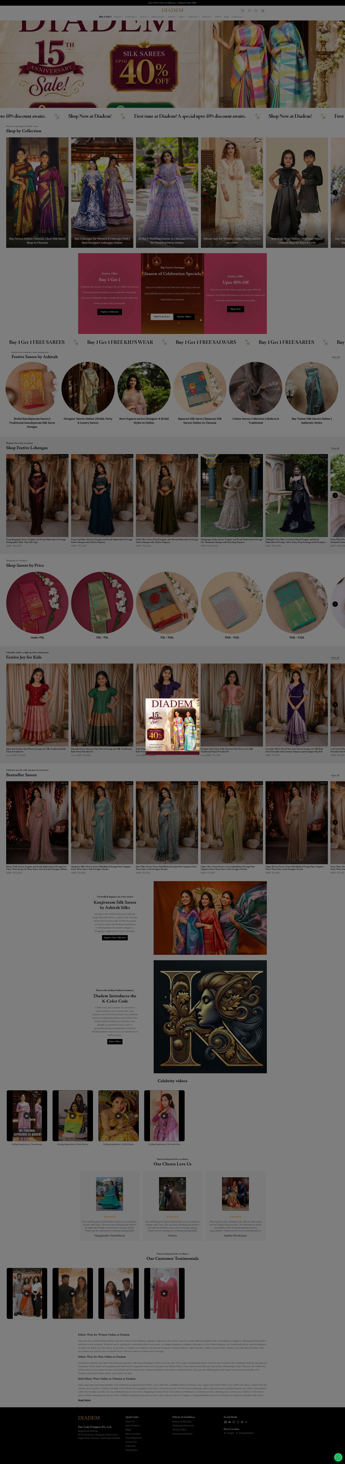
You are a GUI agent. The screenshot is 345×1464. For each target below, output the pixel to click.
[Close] (196, 702)
